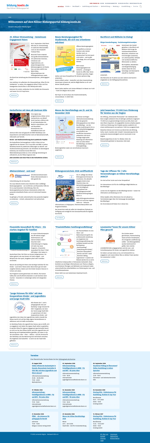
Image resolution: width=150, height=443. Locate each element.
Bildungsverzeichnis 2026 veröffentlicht (74, 171)
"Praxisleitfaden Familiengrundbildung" (74, 227)
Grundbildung (125, 6)
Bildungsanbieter (111, 3)
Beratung (115, 6)
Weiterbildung (105, 6)
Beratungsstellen (136, 3)
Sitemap (103, 438)
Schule (67, 6)
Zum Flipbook (60, 217)
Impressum (113, 434)
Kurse (102, 3)
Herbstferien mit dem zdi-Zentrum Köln (28, 110)
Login (102, 440)
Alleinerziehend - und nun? (22, 171)
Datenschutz (114, 436)
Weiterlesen (14, 95)
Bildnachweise (114, 438)
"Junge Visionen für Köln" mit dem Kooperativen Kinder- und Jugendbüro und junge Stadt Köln (28, 296)
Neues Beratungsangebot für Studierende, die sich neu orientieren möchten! (72, 40)
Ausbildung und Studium (90, 6)
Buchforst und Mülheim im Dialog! (116, 37)
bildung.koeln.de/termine (67, 359)
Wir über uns (104, 434)
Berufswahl (75, 6)
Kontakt (102, 436)
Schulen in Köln (123, 3)
